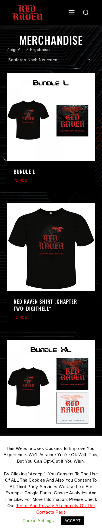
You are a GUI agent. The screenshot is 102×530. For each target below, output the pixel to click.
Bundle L (24, 171)
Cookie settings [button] (38, 520)
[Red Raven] (27, 13)
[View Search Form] (86, 12)
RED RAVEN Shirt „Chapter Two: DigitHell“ (45, 305)
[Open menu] (72, 12)
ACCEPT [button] (73, 521)
